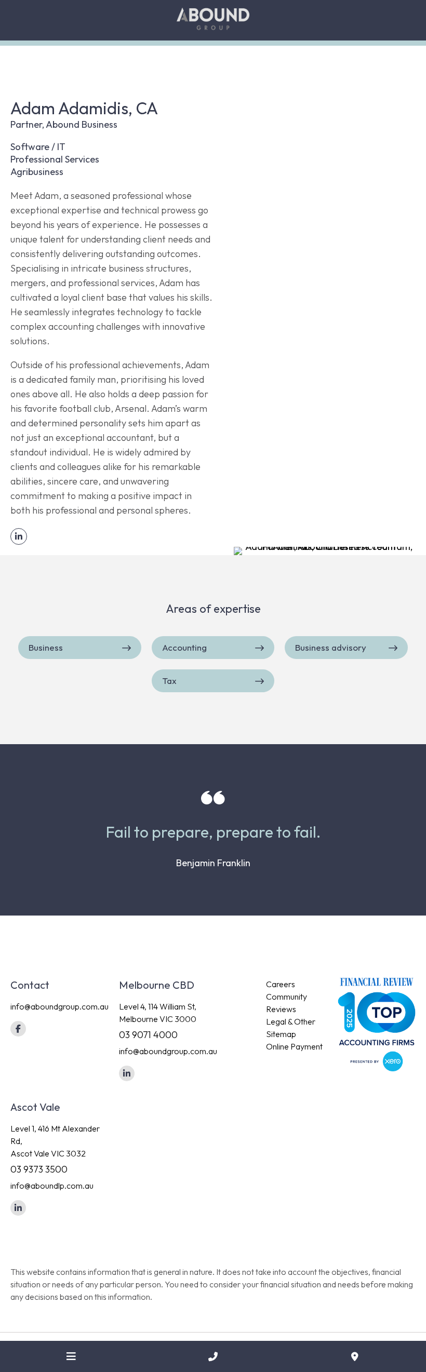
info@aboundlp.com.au (52, 1185)
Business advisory (330, 647)
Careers (280, 984)
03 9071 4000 (148, 1035)
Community (286, 996)
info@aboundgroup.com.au (59, 1006)
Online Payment (294, 1046)
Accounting (184, 647)
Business (46, 647)
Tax (169, 680)
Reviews (281, 1009)
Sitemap (281, 1034)
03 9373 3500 (39, 1169)
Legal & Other (290, 1021)
